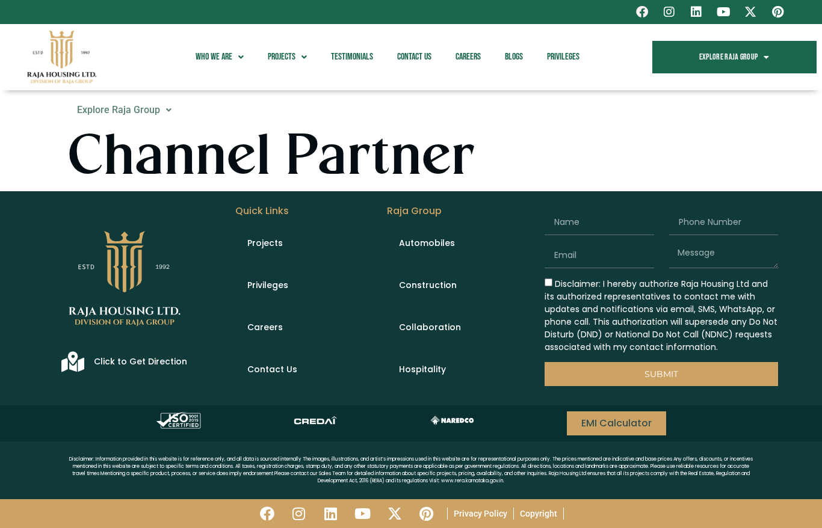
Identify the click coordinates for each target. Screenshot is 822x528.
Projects (281, 57)
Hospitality (422, 369)
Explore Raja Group (728, 57)
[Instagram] (669, 12)
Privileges (563, 57)
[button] (220, 57)
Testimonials (352, 57)
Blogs (514, 57)
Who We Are (214, 57)
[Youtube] (723, 12)
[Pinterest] (777, 12)
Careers (468, 57)
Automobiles (427, 243)
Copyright (538, 513)
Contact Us (414, 57)
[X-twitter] (750, 12)
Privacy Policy (480, 513)
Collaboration (430, 327)
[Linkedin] (696, 12)
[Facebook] (642, 12)
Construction (428, 285)
